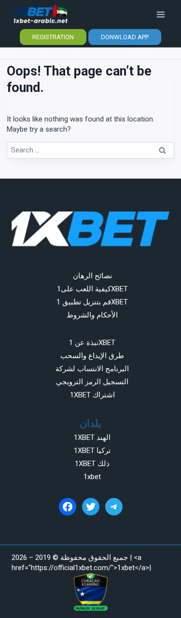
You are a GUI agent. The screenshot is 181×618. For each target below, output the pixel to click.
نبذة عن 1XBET (92, 342)
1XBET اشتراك (92, 395)
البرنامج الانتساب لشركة (92, 368)
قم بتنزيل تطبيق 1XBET (92, 302)
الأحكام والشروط (92, 315)
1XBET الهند (92, 437)
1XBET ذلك (92, 463)
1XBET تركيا (92, 450)
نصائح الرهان (92, 275)
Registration (53, 37)
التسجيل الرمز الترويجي (92, 381)
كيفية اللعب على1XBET (92, 289)
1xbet (92, 476)
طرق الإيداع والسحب (92, 355)
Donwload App (125, 37)
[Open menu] (160, 14)
